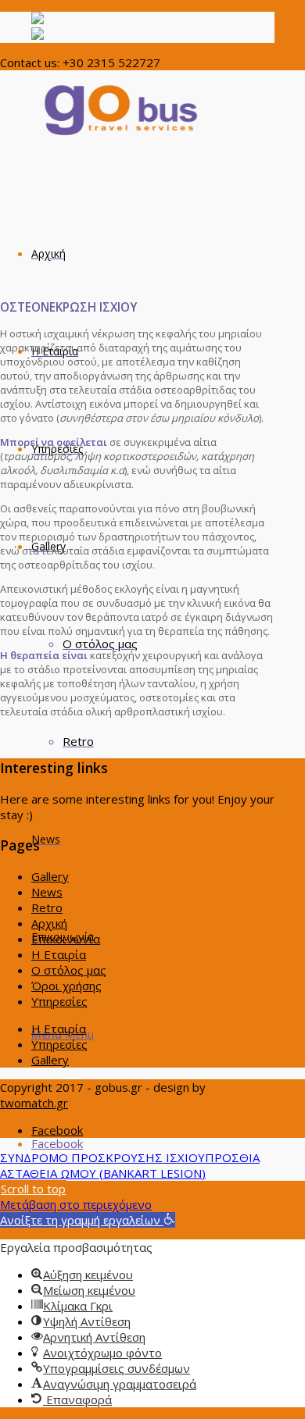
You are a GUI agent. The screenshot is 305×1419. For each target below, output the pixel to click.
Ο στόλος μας (68, 970)
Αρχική (49, 923)
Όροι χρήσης (66, 985)
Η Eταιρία (58, 954)
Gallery (50, 876)
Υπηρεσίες (59, 1001)
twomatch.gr (34, 1103)
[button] (87, 1220)
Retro (47, 907)
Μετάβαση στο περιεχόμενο (76, 1204)
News (47, 892)
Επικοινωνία (65, 939)
